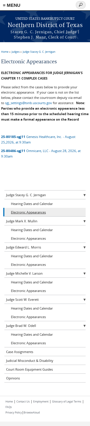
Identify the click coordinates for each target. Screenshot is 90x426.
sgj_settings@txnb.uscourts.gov (28, 103)
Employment (40, 401)
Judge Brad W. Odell (21, 325)
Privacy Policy (13, 412)
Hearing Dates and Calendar (32, 203)
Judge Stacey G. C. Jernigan (39, 51)
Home (5, 51)
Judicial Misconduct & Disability (29, 360)
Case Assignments (19, 352)
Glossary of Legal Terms (66, 401)
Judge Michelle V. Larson (24, 273)
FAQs (8, 407)
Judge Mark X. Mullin (21, 221)
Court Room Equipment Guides (29, 369)
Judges (16, 51)
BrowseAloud (32, 412)
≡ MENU (11, 5)
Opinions (13, 378)
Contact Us (23, 401)
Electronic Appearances (28, 212)
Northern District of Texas (45, 25)
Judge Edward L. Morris (23, 247)
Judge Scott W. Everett (22, 299)
